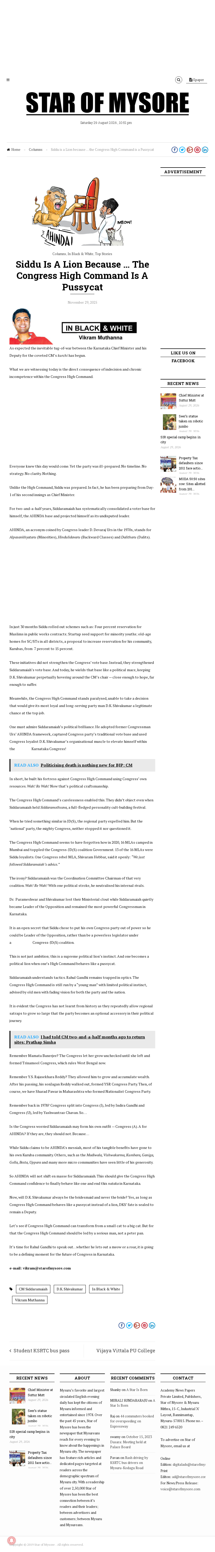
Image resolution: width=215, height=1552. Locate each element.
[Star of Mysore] (107, 109)
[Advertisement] (107, 36)
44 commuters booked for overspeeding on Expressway (132, 1421)
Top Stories (103, 253)
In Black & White (80, 253)
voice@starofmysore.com (180, 1489)
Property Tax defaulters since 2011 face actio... (191, 463)
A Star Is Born (137, 1389)
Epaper (198, 79)
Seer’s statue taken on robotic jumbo (191, 421)
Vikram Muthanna (30, 1299)
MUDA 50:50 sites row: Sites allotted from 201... (192, 484)
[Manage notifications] (11, 1540)
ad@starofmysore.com (189, 1476)
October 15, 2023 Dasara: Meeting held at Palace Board (131, 1441)
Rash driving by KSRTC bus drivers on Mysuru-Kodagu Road (129, 1462)
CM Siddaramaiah (33, 1288)
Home (15, 149)
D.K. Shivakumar (70, 1288)
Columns (35, 149)
